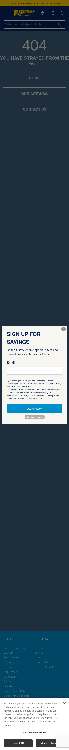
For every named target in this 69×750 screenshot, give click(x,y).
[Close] (65, 703)
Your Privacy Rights (34, 732)
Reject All (18, 743)
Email (11, 362)
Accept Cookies (50, 743)
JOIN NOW (34, 408)
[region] (34, 724)
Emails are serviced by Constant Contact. (25, 398)
